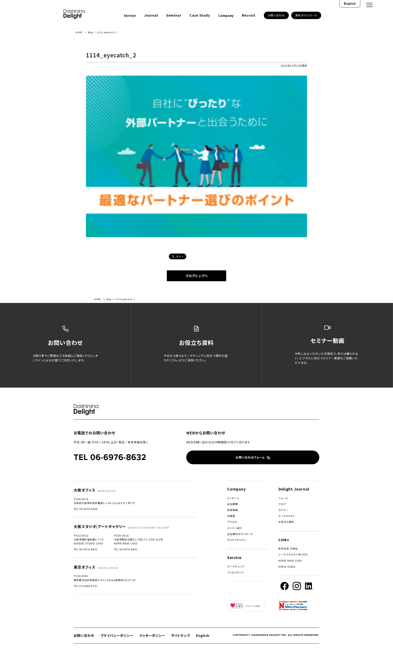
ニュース (283, 498)
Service (130, 15)
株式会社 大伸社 (288, 548)
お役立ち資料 (286, 521)
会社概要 (232, 504)
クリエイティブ (235, 572)
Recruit (248, 15)
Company (226, 15)
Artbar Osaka (286, 566)
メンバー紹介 (234, 528)
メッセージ (233, 498)
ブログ (282, 504)
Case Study (200, 15)
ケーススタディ (286, 516)
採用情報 (232, 510)
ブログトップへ (196, 275)
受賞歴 (231, 516)
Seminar (173, 15)
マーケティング (235, 566)
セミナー (283, 510)
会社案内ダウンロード (240, 534)
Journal (151, 15)
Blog (90, 32)
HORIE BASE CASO (290, 560)
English (350, 3)
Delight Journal (293, 489)
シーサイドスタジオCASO (293, 554)
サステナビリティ (236, 540)
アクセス (232, 521)
